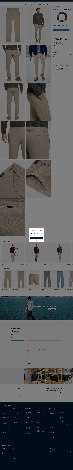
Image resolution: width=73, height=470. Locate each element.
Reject (36, 240)
